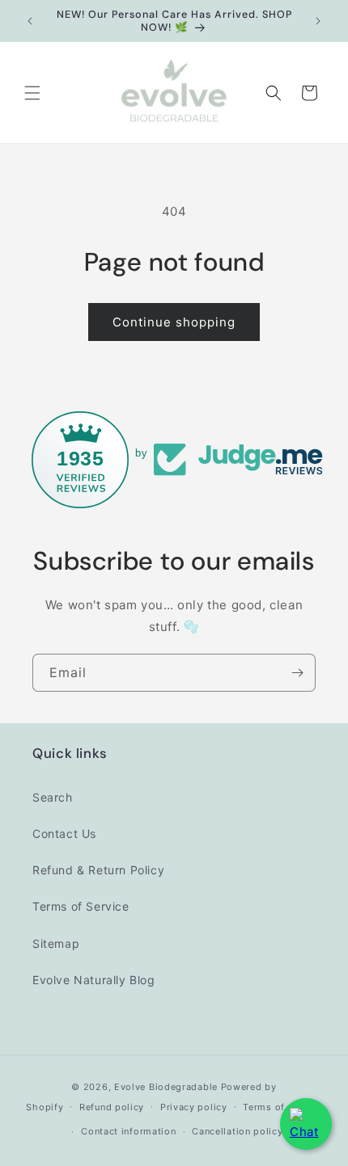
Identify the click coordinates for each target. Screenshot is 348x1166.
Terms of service (282, 1107)
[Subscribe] (297, 673)
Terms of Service (80, 906)
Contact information (128, 1131)
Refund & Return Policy (98, 870)
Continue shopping (174, 322)
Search (52, 797)
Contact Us (64, 833)
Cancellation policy (237, 1131)
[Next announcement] (318, 21)
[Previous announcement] (30, 21)
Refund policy (111, 1107)
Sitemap (55, 943)
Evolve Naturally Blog (93, 980)
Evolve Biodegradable (166, 1086)
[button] (32, 93)
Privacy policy (193, 1107)
